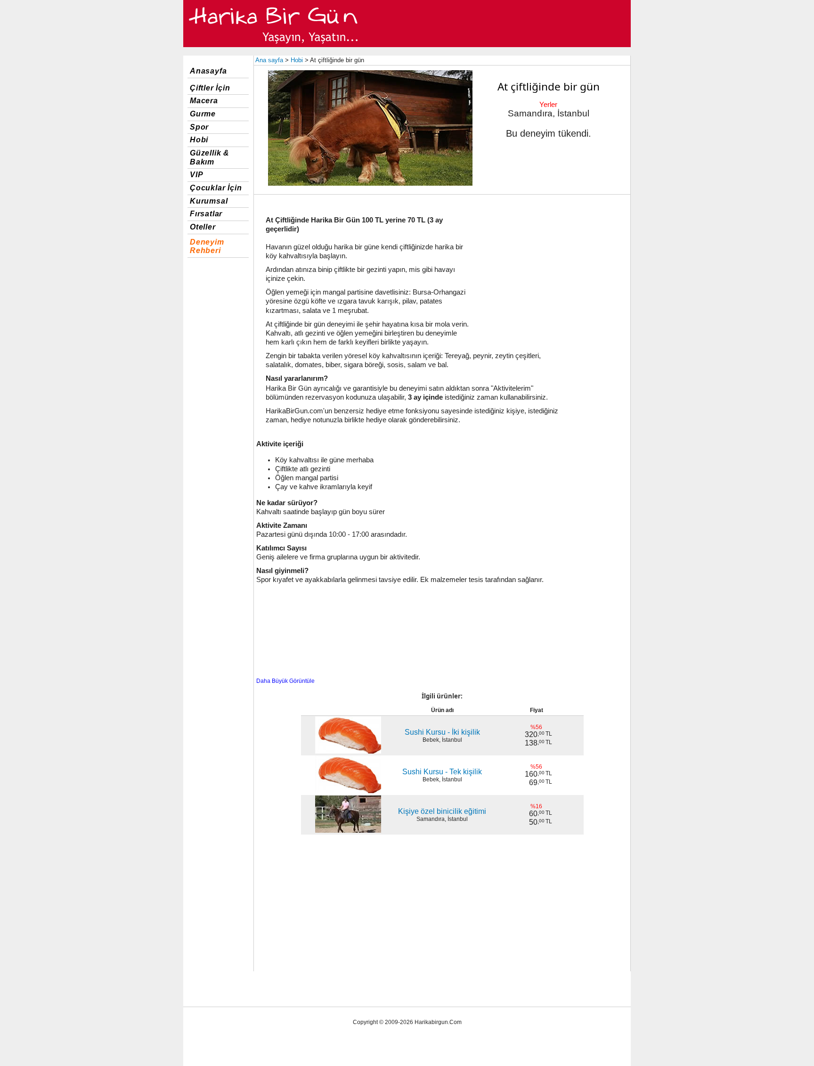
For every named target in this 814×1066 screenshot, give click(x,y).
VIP (196, 175)
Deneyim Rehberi (207, 246)
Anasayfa (208, 71)
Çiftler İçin (210, 88)
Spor (199, 127)
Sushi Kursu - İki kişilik (442, 732)
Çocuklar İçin (216, 188)
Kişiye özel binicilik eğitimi (442, 811)
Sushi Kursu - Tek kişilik (442, 772)
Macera (204, 101)
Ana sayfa (269, 60)
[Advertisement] (551, 265)
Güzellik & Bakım (209, 157)
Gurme (203, 114)
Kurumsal (209, 201)
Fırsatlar (206, 214)
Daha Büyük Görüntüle (285, 681)
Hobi (199, 140)
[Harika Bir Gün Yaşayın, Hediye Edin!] (274, 45)
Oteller (203, 227)
